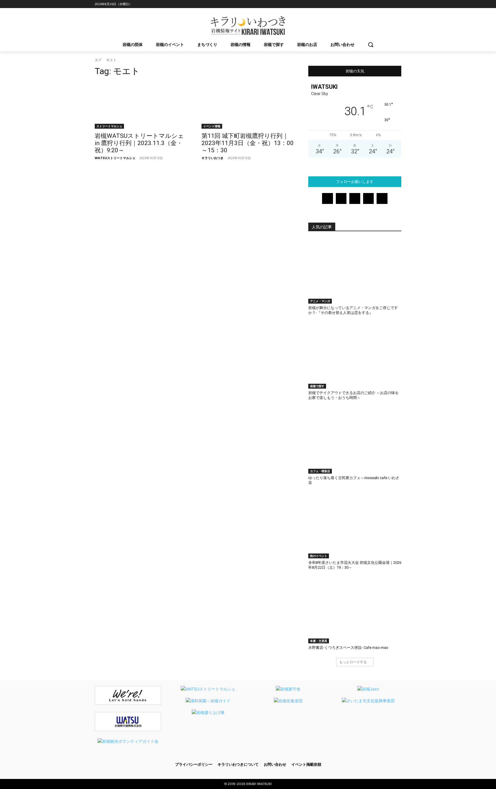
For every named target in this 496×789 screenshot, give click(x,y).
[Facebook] (358, 4)
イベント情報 (211, 126)
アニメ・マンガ (320, 301)
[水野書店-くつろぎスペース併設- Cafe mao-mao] (354, 610)
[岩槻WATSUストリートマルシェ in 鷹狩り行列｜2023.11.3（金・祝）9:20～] (141, 105)
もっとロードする (353, 661)
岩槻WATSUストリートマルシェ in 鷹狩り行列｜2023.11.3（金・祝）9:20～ (139, 143)
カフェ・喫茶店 (320, 471)
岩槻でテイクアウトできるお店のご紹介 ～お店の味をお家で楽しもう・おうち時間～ (353, 395)
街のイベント (318, 556)
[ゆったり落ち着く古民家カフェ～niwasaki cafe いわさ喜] (354, 441)
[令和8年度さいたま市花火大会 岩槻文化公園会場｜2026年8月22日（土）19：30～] (354, 525)
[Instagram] (366, 4)
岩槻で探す (317, 386)
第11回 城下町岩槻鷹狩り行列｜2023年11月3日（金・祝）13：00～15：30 (248, 143)
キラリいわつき (213, 158)
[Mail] (374, 4)
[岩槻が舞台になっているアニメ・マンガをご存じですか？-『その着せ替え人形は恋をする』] (354, 271)
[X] (390, 4)
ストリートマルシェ (109, 126)
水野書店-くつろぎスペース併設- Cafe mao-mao (348, 647)
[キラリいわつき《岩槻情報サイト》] (248, 25)
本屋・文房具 (318, 641)
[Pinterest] (382, 4)
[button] (370, 44)
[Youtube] (398, 4)
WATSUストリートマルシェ (115, 158)
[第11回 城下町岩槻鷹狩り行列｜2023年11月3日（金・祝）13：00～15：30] (248, 105)
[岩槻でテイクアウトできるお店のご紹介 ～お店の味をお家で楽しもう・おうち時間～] (354, 356)
